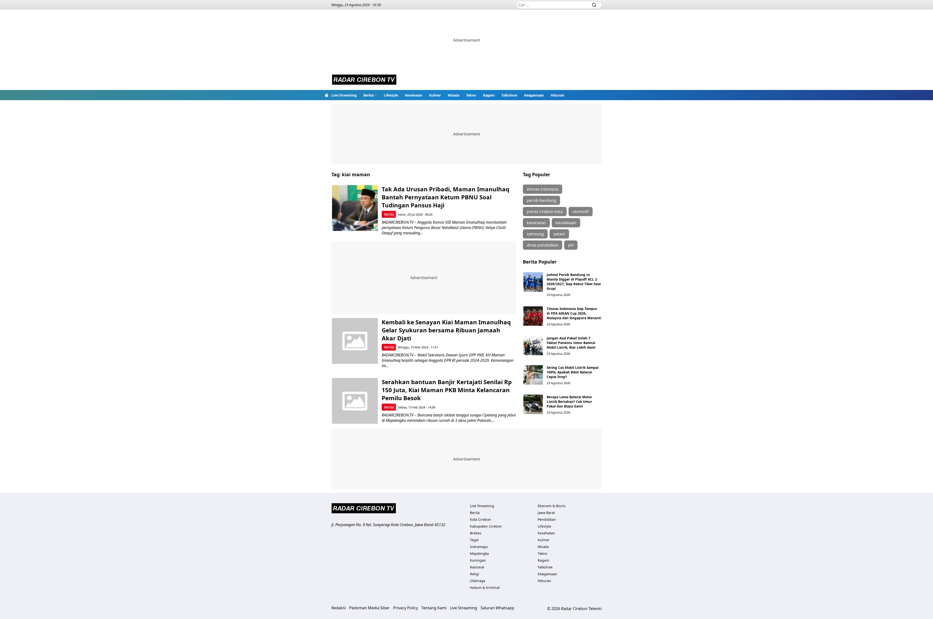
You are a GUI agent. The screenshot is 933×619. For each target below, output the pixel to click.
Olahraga (477, 580)
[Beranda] (326, 95)
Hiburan (557, 95)
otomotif (580, 211)
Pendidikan (547, 519)
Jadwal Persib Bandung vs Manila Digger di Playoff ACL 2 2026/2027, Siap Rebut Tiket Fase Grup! (574, 281)
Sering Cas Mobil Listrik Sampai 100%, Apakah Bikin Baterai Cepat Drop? (572, 372)
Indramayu (479, 546)
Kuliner (435, 95)
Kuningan (478, 560)
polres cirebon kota (545, 211)
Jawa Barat (546, 512)
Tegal (474, 540)
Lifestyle (391, 95)
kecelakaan (566, 222)
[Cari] (594, 5)
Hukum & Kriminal (485, 587)
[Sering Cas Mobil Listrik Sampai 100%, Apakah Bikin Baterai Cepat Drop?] (533, 375)
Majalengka (479, 553)
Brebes (475, 533)
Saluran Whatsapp (497, 607)
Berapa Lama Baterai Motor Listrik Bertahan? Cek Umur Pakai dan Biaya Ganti (569, 401)
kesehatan (536, 222)
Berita (368, 95)
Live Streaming (344, 95)
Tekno (471, 95)
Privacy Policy (405, 607)
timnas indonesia (542, 189)
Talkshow (509, 95)
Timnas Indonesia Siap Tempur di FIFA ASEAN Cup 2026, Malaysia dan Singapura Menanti (574, 313)
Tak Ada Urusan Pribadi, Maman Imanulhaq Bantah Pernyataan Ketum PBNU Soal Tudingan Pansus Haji (445, 197)
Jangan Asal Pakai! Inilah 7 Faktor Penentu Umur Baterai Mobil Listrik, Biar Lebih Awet (571, 343)
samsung (535, 234)
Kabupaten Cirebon (486, 526)
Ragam (489, 95)
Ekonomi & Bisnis (552, 506)
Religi (474, 574)
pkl (571, 245)
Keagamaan (534, 95)
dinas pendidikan (542, 245)
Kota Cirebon (480, 519)
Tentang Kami (434, 607)
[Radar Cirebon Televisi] (364, 80)
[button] (370, 95)
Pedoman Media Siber (369, 607)
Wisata (453, 95)
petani (559, 234)
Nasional (477, 567)
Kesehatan (413, 95)
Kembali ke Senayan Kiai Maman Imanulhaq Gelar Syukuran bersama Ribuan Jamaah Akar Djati (446, 330)
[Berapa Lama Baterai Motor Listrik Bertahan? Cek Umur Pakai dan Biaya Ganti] (533, 404)
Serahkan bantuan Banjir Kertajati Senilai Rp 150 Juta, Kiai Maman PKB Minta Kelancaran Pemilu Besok (447, 390)
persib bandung (541, 200)
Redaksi (338, 607)
